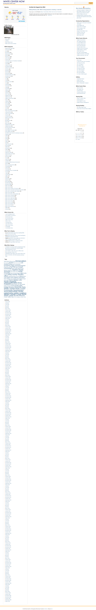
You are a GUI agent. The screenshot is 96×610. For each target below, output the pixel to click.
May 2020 (7, 405)
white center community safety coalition (12, 191)
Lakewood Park (8, 112)
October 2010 (7, 565)
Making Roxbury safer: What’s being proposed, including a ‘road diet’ (45, 9)
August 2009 (7, 584)
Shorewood (7, 156)
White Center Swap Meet (9, 206)
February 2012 (8, 542)
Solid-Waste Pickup (80, 78)
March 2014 (7, 508)
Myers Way (7, 123)
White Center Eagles (9, 192)
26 (77, 137)
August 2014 (7, 501)
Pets (6, 139)
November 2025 (8, 314)
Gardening (7, 84)
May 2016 (7, 472)
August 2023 (7, 351)
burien (11, 263)
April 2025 (7, 323)
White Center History (9, 225)
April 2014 (7, 506)
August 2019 (7, 418)
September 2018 (8, 433)
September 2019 (8, 416)
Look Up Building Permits (10, 214)
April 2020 (7, 407)
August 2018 (7, 434)
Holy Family (7, 102)
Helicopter (7, 92)
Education (7, 70)
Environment (7, 73)
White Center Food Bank (9, 195)
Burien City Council (17, 262)
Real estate (7, 145)
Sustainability (7, 166)
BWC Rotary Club (80, 35)
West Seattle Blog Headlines (83, 8)
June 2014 (7, 504)
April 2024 (7, 340)
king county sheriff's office (14, 275)
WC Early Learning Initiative (82, 52)
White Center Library (9, 200)
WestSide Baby (8, 182)
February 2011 (8, 559)
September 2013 (8, 516)
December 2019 (8, 412)
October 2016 (7, 465)
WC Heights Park (80, 89)
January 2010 (7, 577)
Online (6, 135)
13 (78, 134)
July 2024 (7, 336)
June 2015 (7, 487)
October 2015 (7, 481)
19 (77, 136)
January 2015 (7, 494)
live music (17, 276)
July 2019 (7, 419)
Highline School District (9, 98)
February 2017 (8, 459)
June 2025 (7, 321)
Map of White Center (9, 42)
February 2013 (8, 526)
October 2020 (7, 398)
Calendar (7, 40)
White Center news (8, 202)
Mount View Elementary (81, 45)
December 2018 (8, 429)
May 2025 (7, 322)
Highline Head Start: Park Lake (82, 55)
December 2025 (8, 312)
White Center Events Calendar (10, 43)
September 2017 (8, 450)
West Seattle (7, 181)
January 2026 (7, 311)
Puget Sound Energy (80, 81)
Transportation (8, 174)
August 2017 (7, 451)
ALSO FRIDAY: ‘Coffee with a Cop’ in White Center (14, 250)
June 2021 (7, 387)
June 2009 (7, 587)
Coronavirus (7, 62)
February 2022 (8, 376)
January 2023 (7, 361)
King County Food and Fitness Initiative (84, 108)
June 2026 (7, 304)
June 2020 (7, 404)
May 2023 (7, 355)
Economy (7, 69)
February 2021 (8, 393)
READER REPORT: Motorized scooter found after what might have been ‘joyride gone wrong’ (84, 16)
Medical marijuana (8, 117)
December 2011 (8, 545)
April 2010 (7, 573)
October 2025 (7, 315)
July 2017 (7, 452)
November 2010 (8, 563)
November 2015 (8, 480)
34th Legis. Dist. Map (81, 62)
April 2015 (7, 490)
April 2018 (7, 440)
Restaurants (7, 148)
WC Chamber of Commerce (10, 215)
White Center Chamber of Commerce (12, 188)
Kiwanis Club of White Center (82, 30)
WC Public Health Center (81, 107)
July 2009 (7, 585)
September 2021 (8, 383)
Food (6, 80)
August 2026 (7, 301)
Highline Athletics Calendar (82, 49)
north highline (7, 277)
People (6, 138)
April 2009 (7, 590)
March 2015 (7, 491)
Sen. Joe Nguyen (80, 64)
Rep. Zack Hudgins (80, 71)
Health (6, 91)
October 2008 (7, 598)
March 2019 (7, 425)
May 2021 (7, 389)
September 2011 (8, 549)
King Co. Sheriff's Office (81, 98)
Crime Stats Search (9, 223)
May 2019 (7, 422)
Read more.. (50, 15)
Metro (6, 119)
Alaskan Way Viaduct (9, 48)
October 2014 (7, 498)
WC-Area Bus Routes (9, 218)
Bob (51, 608)
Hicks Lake (7, 94)
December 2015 (8, 479)
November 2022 (8, 364)
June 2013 (7, 520)
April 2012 (7, 540)
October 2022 (7, 365)
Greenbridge (7, 88)
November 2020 (8, 397)
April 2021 (7, 390)
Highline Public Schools (13, 270)
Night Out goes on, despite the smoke (16, 240)
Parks (6, 137)
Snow (6, 157)
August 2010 (7, 567)
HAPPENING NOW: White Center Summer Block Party (15, 253)
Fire (6, 78)
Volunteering (7, 178)
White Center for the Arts (9, 196)
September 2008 (8, 599)
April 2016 (7, 473)
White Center (7, 185)
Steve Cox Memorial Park (10, 164)
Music (6, 121)
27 (78, 137)
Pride (6, 142)
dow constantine (16, 264)
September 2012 (8, 533)
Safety (6, 149)
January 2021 (7, 394)
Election (6, 71)
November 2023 (8, 347)
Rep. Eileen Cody (80, 65)
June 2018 (7, 437)
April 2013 (7, 523)
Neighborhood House (9, 124)
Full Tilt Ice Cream (8, 81)
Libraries (6, 114)
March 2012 (7, 541)
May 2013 (7, 522)
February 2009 (8, 592)
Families (6, 77)
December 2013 (8, 512)
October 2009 (7, 581)
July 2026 (7, 303)
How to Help (7, 105)
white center (9, 288)
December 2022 (8, 362)
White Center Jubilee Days (10, 198)
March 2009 (7, 591)
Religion (6, 146)
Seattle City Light (8, 152)
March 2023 (7, 358)
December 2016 (8, 462)
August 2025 (7, 318)
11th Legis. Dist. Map (81, 68)
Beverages (7, 52)
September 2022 (8, 366)
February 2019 (8, 426)
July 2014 (7, 502)
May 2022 (7, 372)
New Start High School (9, 127)
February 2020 (8, 409)
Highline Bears (7, 96)
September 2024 (8, 333)
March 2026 (7, 308)
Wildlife (6, 207)
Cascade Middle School (81, 42)
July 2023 (7, 353)
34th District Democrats (9, 261)
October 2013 (7, 515)
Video (6, 177)
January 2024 (7, 344)
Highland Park (7, 95)
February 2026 (8, 310)
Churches (7, 59)
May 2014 (7, 505)
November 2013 (8, 513)
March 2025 (7, 325)
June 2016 (7, 470)
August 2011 (7, 551)
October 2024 (7, 332)
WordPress (45, 608)
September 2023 (8, 350)
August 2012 (7, 534)
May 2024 (7, 339)
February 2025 (8, 326)
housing (6, 103)
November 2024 (8, 330)
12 (77, 134)
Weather (6, 180)
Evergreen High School (9, 74)
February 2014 (8, 509)
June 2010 (7, 570)
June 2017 (7, 454)
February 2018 (8, 443)
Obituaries (7, 134)
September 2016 (8, 466)
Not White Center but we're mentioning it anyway (14, 132)
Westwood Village (8, 184)
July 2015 (7, 486)
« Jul (76, 139)
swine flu (6, 167)
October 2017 (7, 448)
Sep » (79, 139)
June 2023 (7, 354)
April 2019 (7, 423)
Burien (6, 55)
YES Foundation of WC (81, 28)
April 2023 (7, 357)
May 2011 (7, 555)
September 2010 (8, 566)
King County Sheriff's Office (10, 110)
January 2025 (7, 328)
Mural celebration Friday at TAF (11, 252)
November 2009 (8, 580)
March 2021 (7, 391)
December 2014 (8, 495)
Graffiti (6, 87)
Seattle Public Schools (9, 153)
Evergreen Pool (8, 76)
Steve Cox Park (80, 87)
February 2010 (8, 576)
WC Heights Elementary (81, 41)
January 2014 (7, 511)
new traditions (7, 128)
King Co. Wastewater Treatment (82, 82)
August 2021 (7, 384)
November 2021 (8, 380)
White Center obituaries (9, 203)
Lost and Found (8, 116)
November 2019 (8, 414)
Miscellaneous (7, 120)
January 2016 (7, 477)
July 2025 (7, 319)
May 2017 (7, 455)
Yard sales (7, 209)
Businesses (7, 56)
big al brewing (6, 262)
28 (79, 137)
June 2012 (7, 537)
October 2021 (7, 382)
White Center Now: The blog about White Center (14, 2)
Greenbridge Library (9, 227)
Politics (6, 141)
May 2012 (7, 538)
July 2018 (7, 436)
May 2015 (7, 488)
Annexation (7, 49)
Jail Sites (6, 106)
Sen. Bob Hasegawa (80, 69)
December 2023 (8, 346)
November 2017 (8, 447)
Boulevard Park (8, 53)
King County (7, 109)
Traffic (6, 173)
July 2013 (7, 519)
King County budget (15, 273)
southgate (7, 160)
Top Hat (6, 171)
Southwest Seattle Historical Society (11, 162)
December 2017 (8, 445)
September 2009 (8, 583)
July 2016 (7, 469)
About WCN (7, 39)
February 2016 (8, 476)
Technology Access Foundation (11, 170)
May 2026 (7, 305)
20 (78, 136)
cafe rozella (7, 58)
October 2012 (7, 531)
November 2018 (8, 430)
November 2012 (8, 530)
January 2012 (7, 544)
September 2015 (8, 483)
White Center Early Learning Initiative (12, 193)
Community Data (8, 222)
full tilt (8, 267)
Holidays (6, 101)
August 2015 (7, 484)
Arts (6, 51)
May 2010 (7, 572)
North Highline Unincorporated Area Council (13, 282)
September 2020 (8, 400)
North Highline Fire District (10, 130)
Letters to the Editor (8, 113)
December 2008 (8, 595)
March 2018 (7, 441)
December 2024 (8, 329)
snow (13, 285)
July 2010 (7, 569)
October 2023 (7, 348)
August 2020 (7, 401)
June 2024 (7, 337)
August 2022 (7, 368)
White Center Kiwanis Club (10, 199)
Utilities (6, 175)
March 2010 (7, 574)
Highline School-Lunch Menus (82, 48)
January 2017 (7, 461)
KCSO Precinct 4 (80, 99)
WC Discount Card (8, 216)
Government (7, 85)
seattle (12, 284)
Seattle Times (7, 155)
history (6, 99)
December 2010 (8, 562)
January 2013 (7, 527)
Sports (6, 163)
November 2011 (8, 547)
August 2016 (7, 468)
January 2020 (7, 411)
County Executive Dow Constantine (83, 61)
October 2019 (7, 415)
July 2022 (7, 369)
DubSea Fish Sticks (8, 67)
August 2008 (7, 601)
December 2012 (8, 529)
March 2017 (7, 458)
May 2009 (7, 588)
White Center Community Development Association (14, 189)
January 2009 (7, 594)
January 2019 (7, 427)
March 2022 (7, 375)
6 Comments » (59, 11)
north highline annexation (18, 277)
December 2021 (8, 379)
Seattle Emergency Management (83, 102)
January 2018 (7, 444)
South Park (7, 159)
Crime (6, 63)
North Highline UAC (8, 131)
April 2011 (7, 556)
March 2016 (7, 475)
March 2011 (7, 558)
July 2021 (7, 386)
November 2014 (8, 497)
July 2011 (7, 552)
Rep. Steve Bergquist (81, 72)
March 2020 (7, 408)
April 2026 (7, 307)
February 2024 (8, 343)
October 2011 (7, 548)
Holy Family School (14, 271)
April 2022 (7, 373)
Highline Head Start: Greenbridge (83, 53)
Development (7, 66)
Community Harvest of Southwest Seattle (12, 60)
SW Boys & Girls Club (81, 32)
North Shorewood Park (81, 93)
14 (79, 134)
